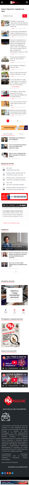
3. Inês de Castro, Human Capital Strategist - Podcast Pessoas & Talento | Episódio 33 (12, 214)
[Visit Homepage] (14, 2)
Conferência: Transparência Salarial (15, 180)
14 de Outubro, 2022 (20, 36)
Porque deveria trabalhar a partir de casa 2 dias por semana (18, 58)
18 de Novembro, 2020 (20, 62)
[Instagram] (10, 473)
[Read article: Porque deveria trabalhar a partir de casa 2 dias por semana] (5, 59)
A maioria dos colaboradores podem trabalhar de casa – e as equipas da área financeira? (18, 33)
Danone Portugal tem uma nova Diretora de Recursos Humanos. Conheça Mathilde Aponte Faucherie (18, 255)
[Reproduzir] (4, 205)
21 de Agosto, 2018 (19, 76)
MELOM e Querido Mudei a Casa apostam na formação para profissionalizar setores (18, 111)
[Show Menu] (2, 2)
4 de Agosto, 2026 (14, 259)
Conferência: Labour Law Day (14, 175)
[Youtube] (7, 473)
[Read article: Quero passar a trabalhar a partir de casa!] (5, 68)
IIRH (13, 28)
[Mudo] (20, 205)
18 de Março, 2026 (19, 98)
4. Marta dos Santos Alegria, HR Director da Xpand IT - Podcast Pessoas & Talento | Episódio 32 (12, 216)
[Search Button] (27, 2)
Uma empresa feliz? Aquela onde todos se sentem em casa (18, 103)
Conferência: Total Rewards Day (15, 189)
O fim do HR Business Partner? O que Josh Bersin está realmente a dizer (18, 146)
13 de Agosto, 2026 (7, 248)
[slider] (24, 205)
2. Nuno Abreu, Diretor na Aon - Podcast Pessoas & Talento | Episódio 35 (12, 212)
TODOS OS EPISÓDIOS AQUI (11, 223)
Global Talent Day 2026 (12, 170)
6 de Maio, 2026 (14, 88)
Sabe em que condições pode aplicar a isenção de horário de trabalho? (17, 155)
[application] (14, 205)
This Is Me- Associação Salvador (15, 184)
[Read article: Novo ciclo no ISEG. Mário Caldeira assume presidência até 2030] (4, 264)
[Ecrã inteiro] (26, 368)
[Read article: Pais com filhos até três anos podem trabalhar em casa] (5, 74)
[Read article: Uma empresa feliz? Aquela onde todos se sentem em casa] (5, 104)
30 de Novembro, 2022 (20, 28)
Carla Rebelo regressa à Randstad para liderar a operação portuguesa (14, 245)
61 (17, 121)
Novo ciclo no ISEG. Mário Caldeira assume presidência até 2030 (18, 264)
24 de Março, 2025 (19, 115)
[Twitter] (2, 473)
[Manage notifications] (25, 482)
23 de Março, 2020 (19, 53)
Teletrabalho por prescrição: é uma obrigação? (17, 138)
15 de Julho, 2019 (19, 69)
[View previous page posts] (13, 272)
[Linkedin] (12, 473)
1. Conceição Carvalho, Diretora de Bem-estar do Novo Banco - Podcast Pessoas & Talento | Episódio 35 (12, 211)
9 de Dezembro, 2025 (20, 107)
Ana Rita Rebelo (15, 86)
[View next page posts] (16, 272)
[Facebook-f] (5, 473)
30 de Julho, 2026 (14, 268)
